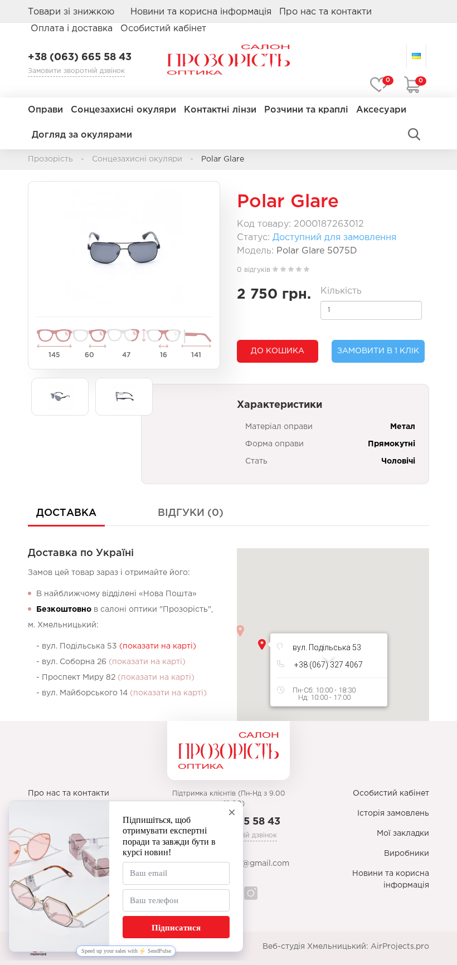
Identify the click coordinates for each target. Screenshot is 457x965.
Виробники (406, 853)
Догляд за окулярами (82, 135)
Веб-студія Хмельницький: (315, 946)
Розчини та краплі (306, 110)
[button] (262, 644)
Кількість (341, 291)
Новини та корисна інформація (200, 12)
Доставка (66, 513)
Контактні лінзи (220, 110)
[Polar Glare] (124, 247)
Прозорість (50, 159)
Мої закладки (403, 833)
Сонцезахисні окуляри (123, 110)
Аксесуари (381, 110)
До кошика (277, 351)
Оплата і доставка (72, 29)
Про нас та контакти (325, 12)
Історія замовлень (393, 813)
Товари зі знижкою (71, 12)
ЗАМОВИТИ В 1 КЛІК (378, 351)
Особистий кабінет (391, 793)
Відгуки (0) (190, 513)
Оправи (45, 110)
